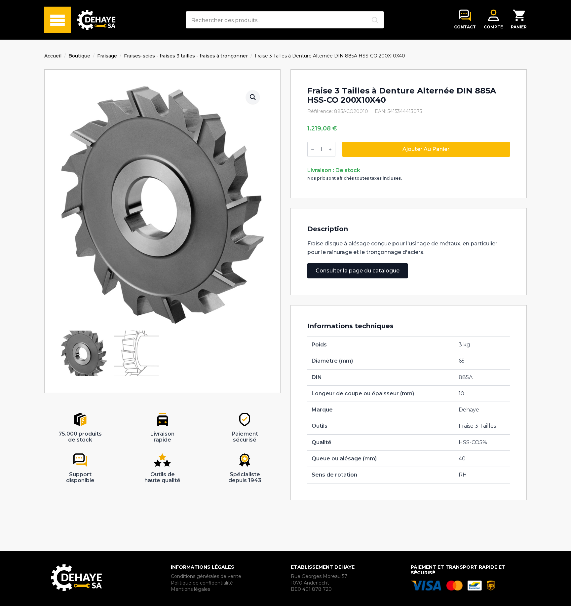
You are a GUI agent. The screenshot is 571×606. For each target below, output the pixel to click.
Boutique (79, 56)
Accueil (52, 56)
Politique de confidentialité (202, 583)
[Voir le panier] (519, 15)
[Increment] (330, 149)
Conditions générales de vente (206, 576)
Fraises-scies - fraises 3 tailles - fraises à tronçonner (186, 56)
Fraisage (107, 56)
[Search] (375, 20)
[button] (253, 97)
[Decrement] (312, 149)
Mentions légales (190, 589)
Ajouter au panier (425, 149)
